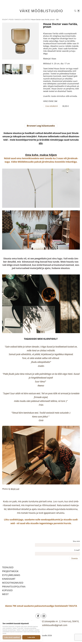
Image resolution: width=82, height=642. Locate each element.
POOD (11, 19)
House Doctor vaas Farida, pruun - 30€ (45, 19)
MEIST (5, 594)
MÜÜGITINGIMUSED (12, 582)
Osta (28, 155)
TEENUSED (7, 567)
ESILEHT (5, 19)
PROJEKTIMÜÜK (10, 571)
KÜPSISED (7, 590)
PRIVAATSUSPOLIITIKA (13, 586)
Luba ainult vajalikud (12, 637)
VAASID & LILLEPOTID (22, 19)
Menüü (78, 10)
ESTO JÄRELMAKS (11, 575)
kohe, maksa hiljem (44, 155)
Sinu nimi (76, 541)
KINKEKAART (8, 578)
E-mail (76, 550)
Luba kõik (31, 637)
